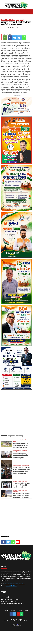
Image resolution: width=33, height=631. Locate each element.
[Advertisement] (16, 407)
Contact (13, 610)
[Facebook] (10, 37)
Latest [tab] (4, 435)
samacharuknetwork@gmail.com (15, 584)
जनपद (8, 19)
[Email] (5, 37)
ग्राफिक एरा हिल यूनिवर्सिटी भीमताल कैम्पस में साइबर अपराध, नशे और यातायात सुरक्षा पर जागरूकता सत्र (21, 495)
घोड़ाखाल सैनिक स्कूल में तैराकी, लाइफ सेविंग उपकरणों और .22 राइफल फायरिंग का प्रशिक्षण (21, 445)
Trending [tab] (19, 435)
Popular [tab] (11, 435)
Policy (20, 610)
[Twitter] (19, 37)
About (7, 610)
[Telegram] (14, 37)
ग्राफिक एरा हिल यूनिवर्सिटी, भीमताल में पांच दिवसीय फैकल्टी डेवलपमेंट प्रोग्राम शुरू (20, 456)
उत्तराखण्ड (3, 19)
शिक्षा (17, 451)
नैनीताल (17, 19)
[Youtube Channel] (18, 542)
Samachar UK (6, 27)
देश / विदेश (13, 19)
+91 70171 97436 (11, 586)
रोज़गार (14, 441)
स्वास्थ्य (21, 19)
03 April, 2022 (15, 27)
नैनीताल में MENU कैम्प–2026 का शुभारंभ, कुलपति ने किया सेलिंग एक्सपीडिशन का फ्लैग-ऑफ (21, 485)
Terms (26, 610)
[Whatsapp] (24, 37)
